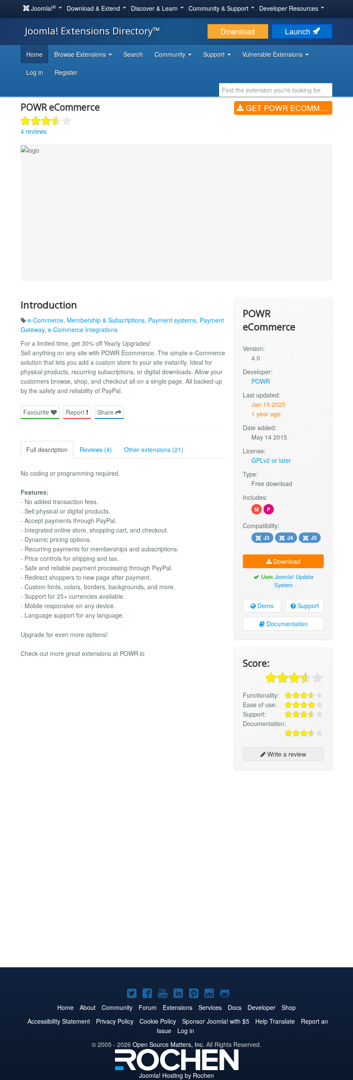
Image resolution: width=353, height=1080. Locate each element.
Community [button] (171, 54)
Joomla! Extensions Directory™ (92, 30)
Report (76, 412)
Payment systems (172, 320)
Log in (34, 72)
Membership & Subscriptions (106, 320)
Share (106, 412)
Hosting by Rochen (176, 1075)
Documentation (286, 623)
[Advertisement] (283, 832)
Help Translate (275, 1021)
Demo (265, 605)
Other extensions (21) (153, 449)
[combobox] (275, 90)
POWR (260, 381)
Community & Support (219, 8)
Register (66, 72)
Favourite (37, 412)
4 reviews (33, 131)
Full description (47, 449)
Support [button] (214, 54)
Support (307, 605)
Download (237, 31)
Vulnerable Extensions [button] (273, 54)
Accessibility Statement (59, 1021)
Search (133, 54)
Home (34, 54)
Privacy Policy (114, 1021)
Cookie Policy (157, 1021)
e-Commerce (45, 320)
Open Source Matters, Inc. (168, 1044)
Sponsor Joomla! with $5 (215, 1021)
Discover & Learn (155, 8)
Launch (299, 31)
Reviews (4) (96, 449)
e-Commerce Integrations (83, 329)
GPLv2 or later (271, 460)
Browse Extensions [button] (81, 54)
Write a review (286, 754)
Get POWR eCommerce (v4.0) (288, 107)
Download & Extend (94, 8)
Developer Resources (289, 8)
